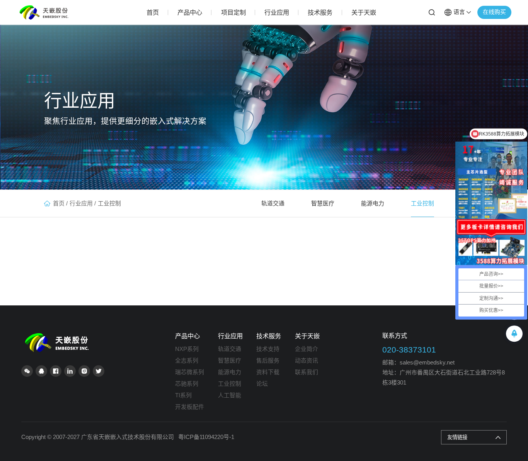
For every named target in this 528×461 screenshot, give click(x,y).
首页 (152, 12)
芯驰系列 (186, 384)
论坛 (262, 384)
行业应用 (276, 12)
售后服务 (267, 361)
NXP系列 (187, 349)
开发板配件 (189, 407)
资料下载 (267, 372)
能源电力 (372, 203)
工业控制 (109, 203)
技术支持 (267, 349)
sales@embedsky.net (427, 362)
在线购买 (494, 12)
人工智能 (229, 395)
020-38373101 (409, 349)
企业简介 (306, 349)
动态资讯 (306, 361)
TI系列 (183, 395)
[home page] (58, 336)
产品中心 (189, 12)
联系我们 (306, 372)
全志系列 (186, 361)
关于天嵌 (363, 12)
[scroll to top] (514, 333)
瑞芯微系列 (189, 372)
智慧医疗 (322, 203)
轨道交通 (272, 203)
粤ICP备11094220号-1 (206, 437)
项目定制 (233, 12)
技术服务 (320, 12)
